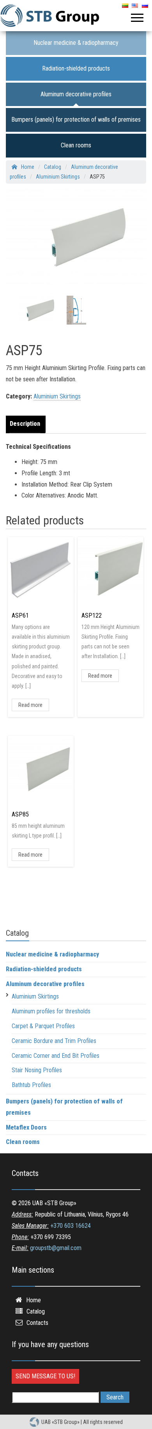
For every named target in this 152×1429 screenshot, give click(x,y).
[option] (36, 310)
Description (25, 423)
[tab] (27, 424)
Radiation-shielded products (76, 68)
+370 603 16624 (70, 1225)
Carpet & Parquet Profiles (43, 1026)
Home (33, 1300)
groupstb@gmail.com (55, 1248)
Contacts (37, 1322)
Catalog (36, 1311)
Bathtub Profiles (31, 1085)
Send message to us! (45, 1376)
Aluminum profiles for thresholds (51, 1011)
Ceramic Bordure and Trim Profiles (54, 1041)
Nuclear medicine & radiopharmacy (76, 42)
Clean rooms (76, 145)
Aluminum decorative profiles (76, 94)
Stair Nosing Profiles (37, 1070)
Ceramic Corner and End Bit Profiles (55, 1055)
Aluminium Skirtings (57, 396)
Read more (30, 705)
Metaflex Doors (26, 1127)
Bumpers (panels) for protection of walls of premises (76, 119)
